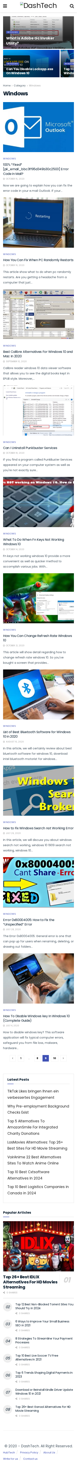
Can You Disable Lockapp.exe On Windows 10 (29, 71)
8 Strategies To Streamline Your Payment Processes (44, 1340)
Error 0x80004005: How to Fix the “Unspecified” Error (28, 922)
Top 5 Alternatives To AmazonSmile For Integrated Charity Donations (32, 1127)
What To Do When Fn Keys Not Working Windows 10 (33, 541)
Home (6, 85)
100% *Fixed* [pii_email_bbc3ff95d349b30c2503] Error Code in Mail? (36, 169)
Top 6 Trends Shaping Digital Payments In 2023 (44, 1375)
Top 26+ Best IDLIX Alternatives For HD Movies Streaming (30, 1282)
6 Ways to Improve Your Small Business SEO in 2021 (42, 1323)
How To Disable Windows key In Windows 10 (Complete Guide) (36, 1018)
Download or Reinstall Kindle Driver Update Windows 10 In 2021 (44, 1392)
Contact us (30, 1459)
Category (20, 85)
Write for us (10, 1459)
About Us (49, 1452)
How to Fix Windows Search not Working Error (38, 828)
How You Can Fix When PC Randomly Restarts (38, 260)
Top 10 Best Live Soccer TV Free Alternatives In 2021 (36, 1358)
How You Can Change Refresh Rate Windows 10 (37, 638)
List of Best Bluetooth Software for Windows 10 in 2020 (36, 734)
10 (54, 1058)
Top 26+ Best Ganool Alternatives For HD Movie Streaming (43, 1409)
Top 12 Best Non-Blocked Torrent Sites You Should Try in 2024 (44, 1306)
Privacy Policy (29, 1452)
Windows (12, 32)
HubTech (9, 1452)
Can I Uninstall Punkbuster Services (30, 448)
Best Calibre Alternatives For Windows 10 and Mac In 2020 (38, 354)
